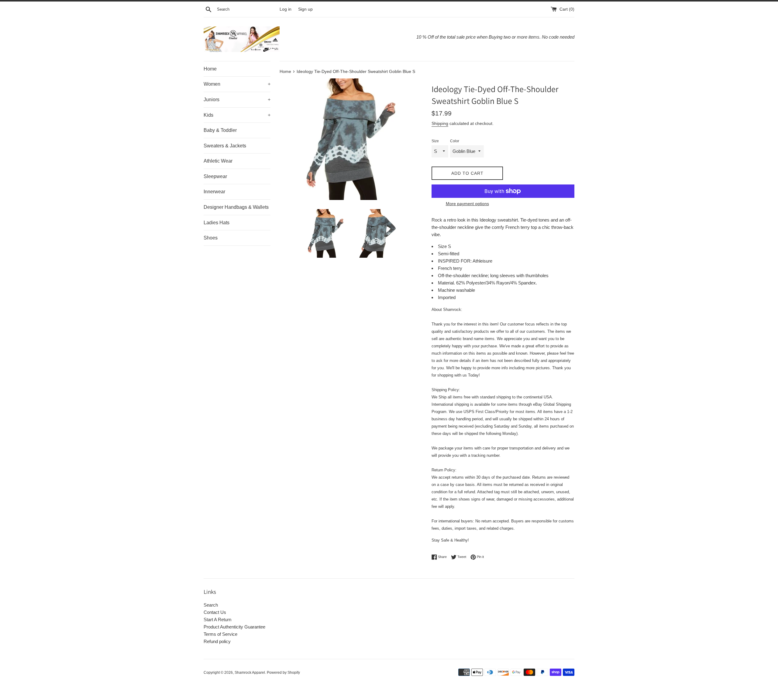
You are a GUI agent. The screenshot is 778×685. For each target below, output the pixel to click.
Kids (237, 115)
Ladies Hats (216, 222)
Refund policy (217, 641)
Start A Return (217, 619)
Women (237, 84)
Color (454, 141)
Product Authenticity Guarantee (234, 626)
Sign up (305, 9)
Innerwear (214, 191)
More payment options (467, 203)
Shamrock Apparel (250, 672)
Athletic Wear (218, 161)
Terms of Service (220, 634)
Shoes (211, 237)
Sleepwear (215, 176)
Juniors (237, 99)
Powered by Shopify (283, 672)
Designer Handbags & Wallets (236, 207)
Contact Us (215, 612)
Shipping (440, 123)
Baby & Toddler (220, 130)
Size (435, 141)
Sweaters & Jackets (225, 145)
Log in (285, 9)
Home (210, 68)
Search (211, 605)
